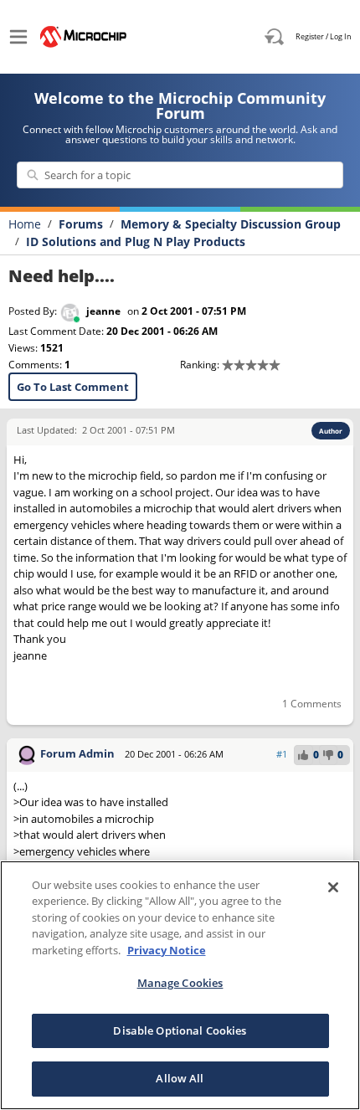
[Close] (333, 887)
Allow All (179, 1078)
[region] (180, 985)
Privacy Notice (166, 950)
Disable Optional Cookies (179, 1030)
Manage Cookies (180, 982)
